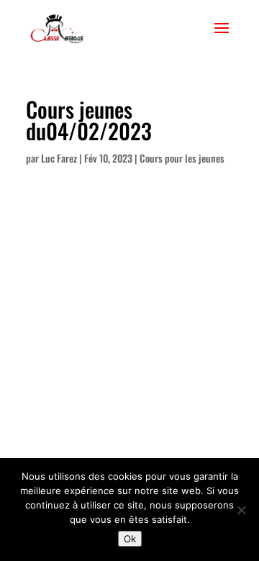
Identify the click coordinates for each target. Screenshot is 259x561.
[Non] (241, 510)
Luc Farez (59, 157)
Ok (130, 538)
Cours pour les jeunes (182, 157)
